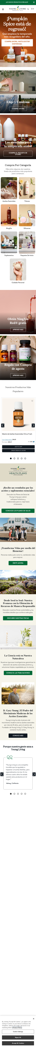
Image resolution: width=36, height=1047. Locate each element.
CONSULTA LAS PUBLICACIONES (18, 673)
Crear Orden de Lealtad (18, 450)
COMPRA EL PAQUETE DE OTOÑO (18, 153)
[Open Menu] (3, 9)
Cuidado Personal (18, 283)
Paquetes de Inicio (27, 255)
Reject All (18, 1037)
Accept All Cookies (18, 1043)
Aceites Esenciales (9, 201)
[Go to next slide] (33, 425)
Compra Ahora (18, 109)
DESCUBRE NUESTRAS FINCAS (18, 618)
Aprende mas (18, 330)
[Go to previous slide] (2, 425)
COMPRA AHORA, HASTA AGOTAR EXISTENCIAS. (17, 43)
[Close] (33, 1019)
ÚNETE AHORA (18, 563)
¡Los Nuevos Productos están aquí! (17, 2)
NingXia (9, 228)
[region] (18, 1031)
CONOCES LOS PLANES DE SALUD (18, 511)
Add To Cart (18, 446)
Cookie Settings (18, 1031)
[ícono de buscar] (28, 9)
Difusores (27, 228)
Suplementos (9, 255)
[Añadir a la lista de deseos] (32, 401)
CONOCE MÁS (18, 736)
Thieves (27, 201)
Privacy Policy (17, 1027)
